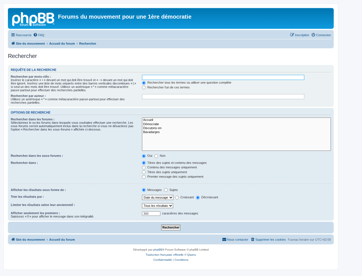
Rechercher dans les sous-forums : (37, 155)
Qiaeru (191, 254)
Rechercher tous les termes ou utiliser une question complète (188, 82)
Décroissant (209, 197)
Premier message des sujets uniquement (174, 176)
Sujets (173, 190)
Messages (154, 190)
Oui (149, 155)
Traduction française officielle (165, 254)
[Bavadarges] (236, 132)
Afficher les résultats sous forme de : (38, 190)
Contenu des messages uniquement (171, 167)
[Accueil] (236, 120)
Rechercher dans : (24, 162)
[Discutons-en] (236, 128)
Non (162, 155)
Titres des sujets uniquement (166, 172)
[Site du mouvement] (33, 18)
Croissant (187, 197)
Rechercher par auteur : (28, 95)
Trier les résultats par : (27, 196)
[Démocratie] (236, 124)
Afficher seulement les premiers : (35, 213)
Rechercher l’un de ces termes (168, 87)
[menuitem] (38, 35)
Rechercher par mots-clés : (31, 76)
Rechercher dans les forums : (33, 119)
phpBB (157, 249)
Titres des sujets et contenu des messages (176, 162)
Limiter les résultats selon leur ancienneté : (43, 205)
